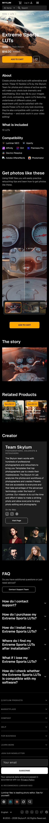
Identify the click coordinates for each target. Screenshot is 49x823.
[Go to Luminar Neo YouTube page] (36, 812)
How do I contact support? (24, 603)
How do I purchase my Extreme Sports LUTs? (24, 616)
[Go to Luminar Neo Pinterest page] (46, 812)
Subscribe (24, 770)
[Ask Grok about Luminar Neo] (23, 802)
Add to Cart (17, 59)
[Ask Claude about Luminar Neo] (17, 802)
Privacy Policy (27, 779)
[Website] (17, 514)
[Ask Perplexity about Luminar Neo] (10, 802)
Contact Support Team (19, 589)
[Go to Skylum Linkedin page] (31, 812)
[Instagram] (12, 514)
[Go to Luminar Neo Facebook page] (22, 812)
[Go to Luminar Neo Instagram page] (27, 812)
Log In (28, 2)
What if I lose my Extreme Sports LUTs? (24, 660)
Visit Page (16, 520)
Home (4, 14)
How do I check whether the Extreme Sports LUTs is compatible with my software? (24, 676)
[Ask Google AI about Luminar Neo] (30, 802)
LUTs (12, 14)
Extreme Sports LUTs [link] (25, 14)
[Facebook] (7, 514)
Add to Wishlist (13, 407)
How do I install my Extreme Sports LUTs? (24, 629)
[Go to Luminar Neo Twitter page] (41, 812)
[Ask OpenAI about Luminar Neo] (4, 802)
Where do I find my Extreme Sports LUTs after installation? (24, 645)
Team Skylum (18, 46)
